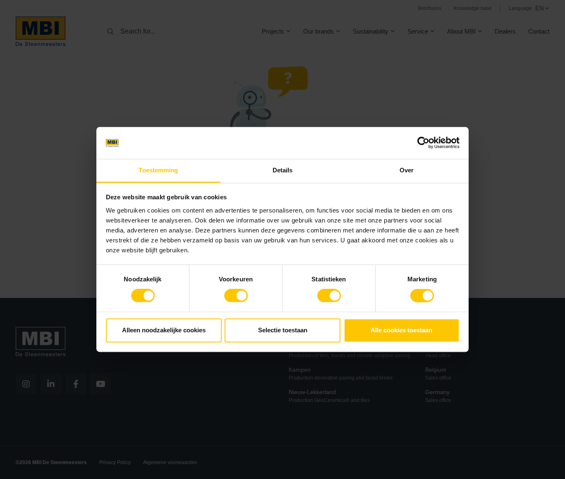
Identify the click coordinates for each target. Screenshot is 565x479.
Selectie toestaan (282, 330)
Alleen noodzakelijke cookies (164, 330)
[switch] (236, 297)
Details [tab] (283, 170)
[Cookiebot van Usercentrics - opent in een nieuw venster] (423, 143)
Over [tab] (407, 170)
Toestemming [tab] (158, 170)
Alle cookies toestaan (401, 330)
